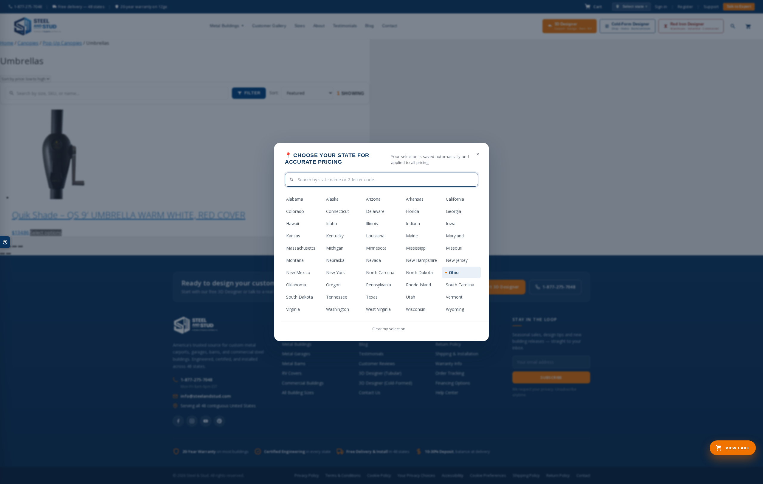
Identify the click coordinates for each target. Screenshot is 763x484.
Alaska (332, 199)
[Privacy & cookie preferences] (5, 242)
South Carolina (460, 285)
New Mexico (298, 272)
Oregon (333, 285)
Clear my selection (388, 328)
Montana (295, 260)
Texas (372, 297)
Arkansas (415, 199)
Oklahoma (296, 285)
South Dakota (299, 297)
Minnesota (376, 248)
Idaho (331, 223)
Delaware (375, 211)
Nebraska (335, 260)
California (455, 199)
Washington (337, 309)
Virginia (293, 309)
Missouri (454, 248)
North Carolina (380, 272)
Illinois (372, 223)
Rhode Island (418, 285)
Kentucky (335, 236)
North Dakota (419, 272)
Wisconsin (415, 309)
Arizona (373, 199)
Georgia (453, 211)
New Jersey (457, 260)
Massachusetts (300, 248)
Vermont (454, 297)
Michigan (334, 248)
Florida (412, 211)
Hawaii (292, 223)
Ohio (454, 272)
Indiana (413, 223)
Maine (412, 236)
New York (335, 272)
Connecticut (337, 211)
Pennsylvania (378, 285)
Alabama (294, 199)
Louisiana (375, 236)
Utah (410, 297)
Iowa (450, 223)
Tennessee (336, 297)
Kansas (293, 236)
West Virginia (378, 309)
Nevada (373, 260)
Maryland (455, 236)
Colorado (295, 211)
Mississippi (416, 248)
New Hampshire (421, 260)
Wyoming (455, 309)
